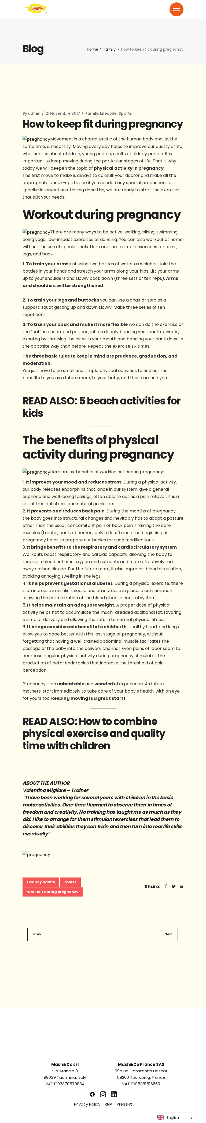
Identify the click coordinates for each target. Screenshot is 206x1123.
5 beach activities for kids (102, 407)
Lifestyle (108, 113)
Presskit (124, 1104)
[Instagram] (103, 1094)
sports (70, 881)
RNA (108, 1104)
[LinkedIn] (114, 1094)
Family (110, 49)
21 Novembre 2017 (63, 113)
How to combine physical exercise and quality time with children (94, 733)
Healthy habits (41, 881)
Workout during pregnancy (52, 891)
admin (34, 113)
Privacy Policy (87, 1104)
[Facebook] (92, 1094)
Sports (125, 113)
